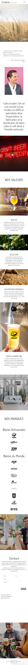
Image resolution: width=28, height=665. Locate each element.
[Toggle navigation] (24, 2)
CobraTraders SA (14, 660)
